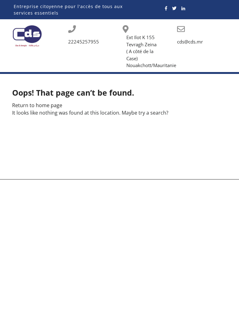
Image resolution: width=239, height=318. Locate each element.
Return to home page (37, 105)
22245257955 (83, 42)
